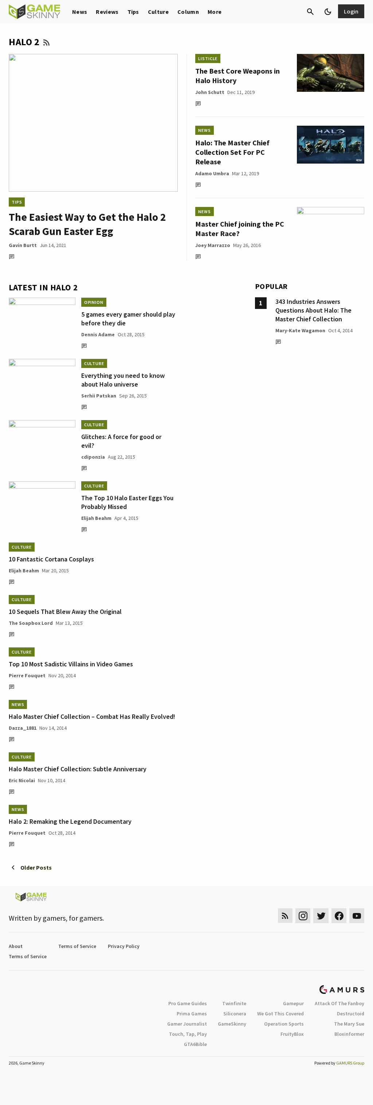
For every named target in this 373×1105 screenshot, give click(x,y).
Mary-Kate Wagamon (300, 330)
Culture (158, 11)
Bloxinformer (349, 1034)
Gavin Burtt (23, 245)
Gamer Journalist (187, 1023)
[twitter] (321, 915)
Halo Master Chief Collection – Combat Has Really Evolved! (92, 716)
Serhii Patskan (98, 395)
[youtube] (357, 915)
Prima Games (192, 1013)
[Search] (310, 11)
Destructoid (350, 1013)
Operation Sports (284, 1023)
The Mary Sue (349, 1023)
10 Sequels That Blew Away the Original (65, 611)
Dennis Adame (98, 334)
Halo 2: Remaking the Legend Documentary (70, 821)
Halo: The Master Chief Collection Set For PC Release (232, 152)
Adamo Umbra (212, 173)
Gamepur (293, 1003)
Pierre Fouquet (27, 675)
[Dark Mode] (328, 11)
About (16, 946)
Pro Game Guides (187, 1003)
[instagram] (302, 915)
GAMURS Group (350, 1063)
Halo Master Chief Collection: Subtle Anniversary (77, 769)
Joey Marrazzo (212, 245)
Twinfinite (234, 1003)
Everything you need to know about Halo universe (123, 379)
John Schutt (209, 92)
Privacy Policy (124, 946)
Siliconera (234, 1013)
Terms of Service (77, 946)
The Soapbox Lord (31, 623)
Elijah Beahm (96, 518)
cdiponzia (93, 457)
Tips (133, 11)
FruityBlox (292, 1034)
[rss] (285, 915)
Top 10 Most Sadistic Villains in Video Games (71, 664)
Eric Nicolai (22, 780)
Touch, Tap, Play (188, 1034)
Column (188, 11)
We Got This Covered (280, 1013)
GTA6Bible (195, 1044)
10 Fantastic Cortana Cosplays (51, 559)
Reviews (107, 11)
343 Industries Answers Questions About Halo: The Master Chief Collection (313, 310)
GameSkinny (232, 1023)
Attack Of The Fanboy (339, 1003)
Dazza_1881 (22, 728)
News (79, 11)
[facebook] (338, 915)
